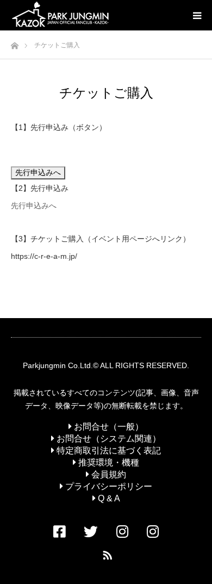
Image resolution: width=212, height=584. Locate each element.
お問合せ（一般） (108, 426)
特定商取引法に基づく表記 (107, 450)
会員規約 (107, 474)
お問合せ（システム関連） (107, 438)
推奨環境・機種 (107, 462)
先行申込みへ (34, 205)
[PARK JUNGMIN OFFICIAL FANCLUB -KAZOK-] (60, 15)
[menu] (197, 15)
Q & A (108, 498)
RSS (106, 553)
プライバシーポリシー (107, 486)
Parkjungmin (44, 365)
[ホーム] (14, 43)
